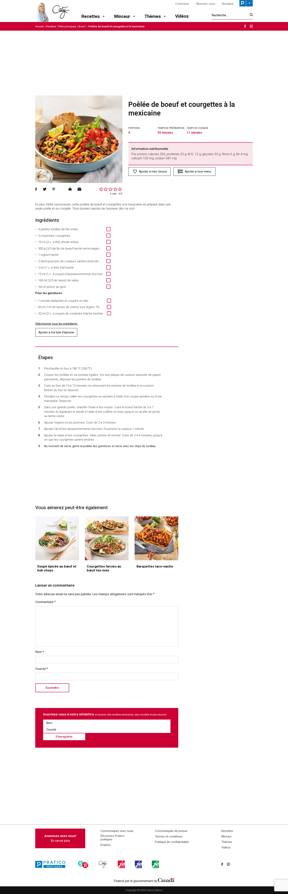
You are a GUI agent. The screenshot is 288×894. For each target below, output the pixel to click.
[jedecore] (139, 864)
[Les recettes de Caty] (52, 11)
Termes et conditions (168, 836)
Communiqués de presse (171, 831)
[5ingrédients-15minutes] (84, 864)
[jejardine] (156, 864)
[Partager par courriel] (79, 189)
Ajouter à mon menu (198, 171)
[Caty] (104, 864)
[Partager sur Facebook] (36, 189)
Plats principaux (67, 26)
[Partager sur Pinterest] (54, 189)
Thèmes (153, 16)
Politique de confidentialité (172, 842)
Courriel (41, 669)
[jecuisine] (122, 864)
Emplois (106, 845)
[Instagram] (251, 26)
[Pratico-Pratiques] (52, 864)
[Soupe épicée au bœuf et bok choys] (57, 538)
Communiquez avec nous (117, 831)
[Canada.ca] (166, 880)
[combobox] (229, 15)
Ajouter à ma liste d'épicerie (56, 332)
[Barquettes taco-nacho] (156, 538)
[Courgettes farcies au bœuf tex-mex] (107, 538)
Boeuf (82, 26)
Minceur (122, 16)
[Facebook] (245, 26)
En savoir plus (60, 838)
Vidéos (182, 16)
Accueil (39, 26)
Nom (39, 652)
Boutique (228, 4)
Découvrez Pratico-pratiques (113, 837)
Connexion (182, 4)
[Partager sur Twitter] (45, 189)
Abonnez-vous (205, 4)
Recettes (91, 16)
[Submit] (250, 15)
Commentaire (45, 602)
